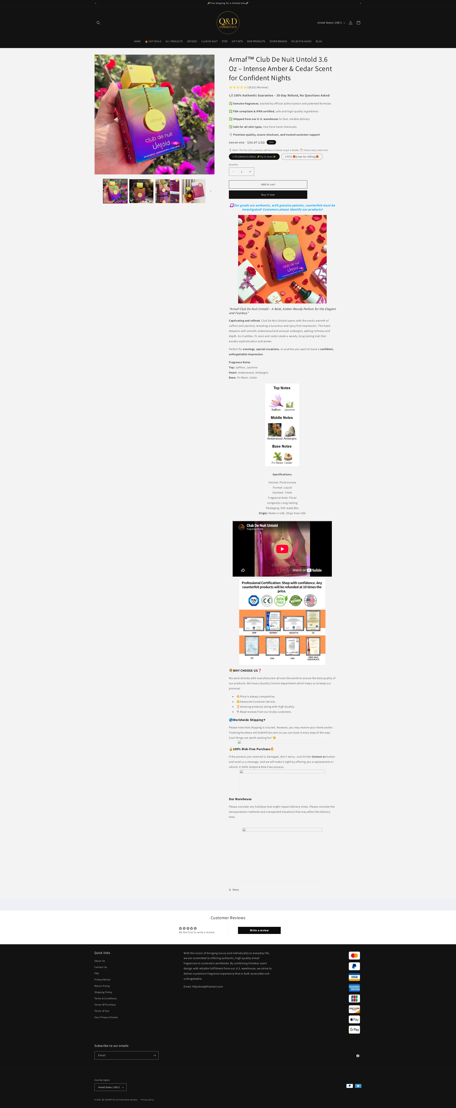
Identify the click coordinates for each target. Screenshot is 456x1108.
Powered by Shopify (128, 1100)
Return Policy (102, 986)
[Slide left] (98, 191)
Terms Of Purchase (105, 1004)
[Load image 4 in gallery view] (193, 191)
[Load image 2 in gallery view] (141, 191)
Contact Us (100, 967)
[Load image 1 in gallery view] (115, 191)
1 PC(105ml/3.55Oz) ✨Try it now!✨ (254, 156)
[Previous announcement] (96, 3)
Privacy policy (147, 1099)
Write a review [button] (259, 930)
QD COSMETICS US (110, 1100)
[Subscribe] (154, 1055)
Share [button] (235, 889)
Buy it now (268, 194)
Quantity (233, 164)
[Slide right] (211, 191)
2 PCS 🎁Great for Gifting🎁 (302, 156)
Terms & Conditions (105, 998)
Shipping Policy (103, 992)
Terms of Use (101, 1011)
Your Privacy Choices (106, 1017)
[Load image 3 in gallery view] (167, 191)
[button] (98, 23)
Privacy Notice (102, 979)
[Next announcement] (360, 3)
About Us (99, 960)
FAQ (96, 973)
